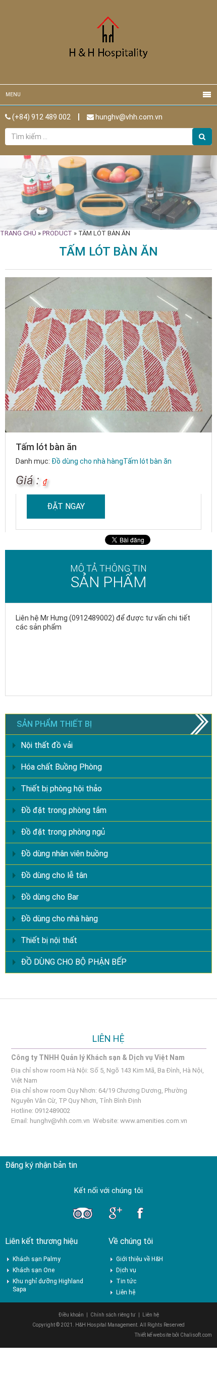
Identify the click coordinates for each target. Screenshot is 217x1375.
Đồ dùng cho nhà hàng (87, 461)
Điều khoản (71, 1315)
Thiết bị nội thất (49, 940)
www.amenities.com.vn (153, 1120)
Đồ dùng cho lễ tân (54, 875)
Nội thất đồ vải (47, 745)
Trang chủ (18, 233)
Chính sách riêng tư (113, 1315)
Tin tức (126, 1281)
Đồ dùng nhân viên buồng (64, 853)
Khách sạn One (34, 1270)
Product (57, 233)
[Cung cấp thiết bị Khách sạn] (108, 41)
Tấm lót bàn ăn (147, 461)
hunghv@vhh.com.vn (128, 117)
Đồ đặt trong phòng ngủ (63, 832)
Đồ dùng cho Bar (50, 897)
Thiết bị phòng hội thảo (61, 788)
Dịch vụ (126, 1270)
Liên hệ (125, 1292)
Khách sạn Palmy (37, 1259)
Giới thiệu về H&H (139, 1259)
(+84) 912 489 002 (41, 117)
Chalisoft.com (196, 1335)
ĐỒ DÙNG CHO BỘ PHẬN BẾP (74, 962)
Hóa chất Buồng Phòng (61, 767)
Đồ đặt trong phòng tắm (63, 810)
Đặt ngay (66, 506)
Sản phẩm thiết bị (54, 724)
